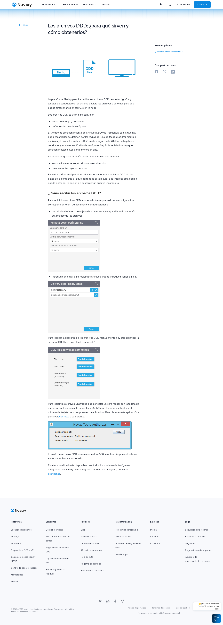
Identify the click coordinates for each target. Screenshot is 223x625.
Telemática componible (126, 529)
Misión (153, 529)
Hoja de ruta (87, 557)
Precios (106, 4)
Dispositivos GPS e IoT (22, 550)
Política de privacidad (137, 608)
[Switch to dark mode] (170, 4)
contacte (64, 416)
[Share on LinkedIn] (173, 72)
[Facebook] (115, 601)
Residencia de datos (195, 536)
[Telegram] (122, 601)
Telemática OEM (123, 536)
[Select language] (161, 4)
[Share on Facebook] (156, 72)
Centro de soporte (90, 543)
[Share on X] (165, 72)
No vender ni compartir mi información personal (159, 613)
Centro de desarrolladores (24, 567)
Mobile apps (121, 554)
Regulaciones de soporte (198, 550)
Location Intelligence (21, 529)
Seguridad (190, 543)
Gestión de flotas (54, 529)
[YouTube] (100, 601)
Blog (83, 529)
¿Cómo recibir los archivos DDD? (169, 52)
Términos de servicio (161, 608)
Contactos (155, 543)
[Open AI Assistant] (216, 618)
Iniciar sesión (183, 4)
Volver (26, 25)
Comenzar (202, 4)
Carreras (154, 536)
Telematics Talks (89, 536)
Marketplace (17, 574)
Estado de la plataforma (92, 570)
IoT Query (16, 543)
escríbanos (54, 473)
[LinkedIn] (108, 601)
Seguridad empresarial (196, 529)
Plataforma (48, 4)
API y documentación (91, 550)
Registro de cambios (91, 563)
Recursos (88, 4)
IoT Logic (15, 536)
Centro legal (181, 608)
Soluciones (69, 4)
